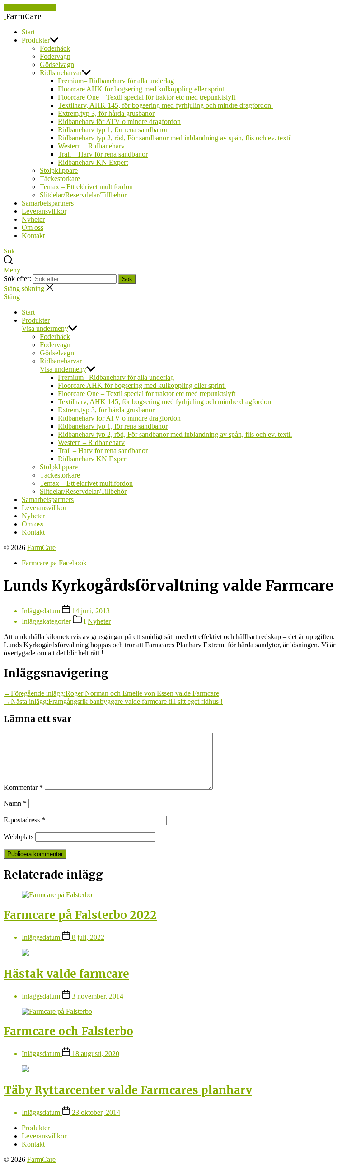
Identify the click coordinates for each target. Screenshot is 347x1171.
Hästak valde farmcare (66, 974)
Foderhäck (55, 48)
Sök (127, 279)
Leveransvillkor (44, 211)
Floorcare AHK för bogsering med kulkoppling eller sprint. (142, 89)
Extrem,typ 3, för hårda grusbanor (106, 113)
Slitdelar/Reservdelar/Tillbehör (83, 195)
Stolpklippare (59, 170)
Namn (15, 803)
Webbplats (18, 837)
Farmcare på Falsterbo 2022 (80, 915)
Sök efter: (18, 278)
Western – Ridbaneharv (91, 146)
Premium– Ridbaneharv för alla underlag (116, 81)
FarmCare (41, 547)
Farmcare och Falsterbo (68, 1031)
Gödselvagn (57, 64)
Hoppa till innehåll (30, 7)
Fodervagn (55, 56)
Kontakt (33, 235)
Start (28, 32)
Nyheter (33, 219)
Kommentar (23, 787)
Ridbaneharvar (61, 72)
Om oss (32, 227)
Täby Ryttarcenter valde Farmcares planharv (128, 1090)
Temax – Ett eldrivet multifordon (86, 187)
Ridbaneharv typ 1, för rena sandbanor (113, 130)
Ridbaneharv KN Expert (93, 162)
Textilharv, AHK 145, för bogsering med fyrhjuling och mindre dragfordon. (165, 105)
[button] (173, 297)
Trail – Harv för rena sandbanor (103, 154)
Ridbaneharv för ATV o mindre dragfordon (119, 121)
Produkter (36, 40)
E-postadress (24, 820)
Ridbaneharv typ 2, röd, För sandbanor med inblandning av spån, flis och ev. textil (175, 138)
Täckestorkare (60, 178)
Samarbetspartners (48, 203)
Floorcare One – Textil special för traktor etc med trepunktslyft (146, 97)
